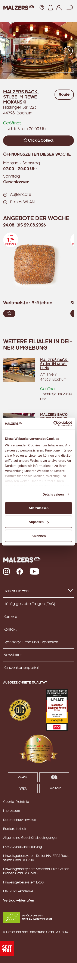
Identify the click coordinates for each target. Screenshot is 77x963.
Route (64, 94)
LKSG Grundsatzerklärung (22, 847)
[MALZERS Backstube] (18, 8)
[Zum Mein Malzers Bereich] (59, 7)
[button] (50, 7)
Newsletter (13, 655)
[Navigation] (70, 7)
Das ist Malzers (17, 591)
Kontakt (10, 629)
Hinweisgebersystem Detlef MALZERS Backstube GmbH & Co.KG (36, 858)
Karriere (10, 616)
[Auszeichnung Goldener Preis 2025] (20, 710)
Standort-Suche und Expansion (31, 642)
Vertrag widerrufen (18, 900)
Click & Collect (40, 140)
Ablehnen (38, 535)
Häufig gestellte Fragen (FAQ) (29, 604)
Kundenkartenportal (21, 668)
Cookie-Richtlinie (16, 802)
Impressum (11, 810)
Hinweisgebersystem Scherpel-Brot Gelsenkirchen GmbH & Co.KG (37, 871)
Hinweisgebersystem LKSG (23, 882)
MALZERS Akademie (18, 891)
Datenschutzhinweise (19, 820)
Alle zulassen (39, 508)
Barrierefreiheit (14, 829)
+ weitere (54, 788)
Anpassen (36, 522)
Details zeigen (53, 494)
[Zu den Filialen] (41, 7)
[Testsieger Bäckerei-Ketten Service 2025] (57, 710)
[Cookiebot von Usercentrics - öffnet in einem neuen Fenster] (54, 423)
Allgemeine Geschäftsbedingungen (30, 837)
